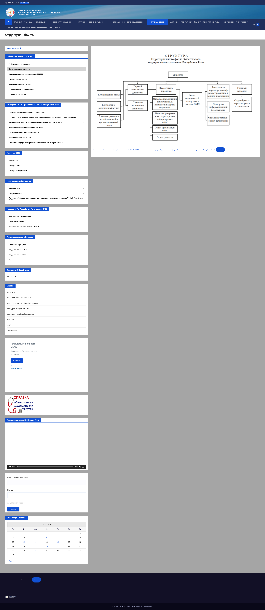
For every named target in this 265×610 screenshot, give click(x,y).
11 (24, 542)
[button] (254, 25)
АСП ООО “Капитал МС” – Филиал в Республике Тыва (195, 22)
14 (58, 542)
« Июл (9, 561)
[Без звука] (80, 467)
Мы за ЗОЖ (11, 276)
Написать (17, 360)
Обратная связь (157, 22)
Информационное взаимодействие (126, 22)
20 (47, 546)
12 (35, 542)
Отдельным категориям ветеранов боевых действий (33, 27)
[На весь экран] (83, 467)
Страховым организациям (90, 22)
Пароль (10, 490)
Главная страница (23, 22)
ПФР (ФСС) (11, 320)
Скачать (220, 150)
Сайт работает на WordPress (122, 606)
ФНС (9, 325)
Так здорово (12, 331)
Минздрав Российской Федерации (20, 314)
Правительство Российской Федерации (22, 303)
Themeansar (148, 606)
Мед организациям (62, 22)
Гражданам (42, 22)
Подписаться (14, 48)
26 (35, 550)
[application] (46, 447)
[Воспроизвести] (10, 467)
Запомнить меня (16, 503)
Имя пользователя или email (18, 477)
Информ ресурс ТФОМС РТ (236, 22)
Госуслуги (11, 292)
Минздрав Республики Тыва (18, 309)
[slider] (45, 466)
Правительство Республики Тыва (20, 298)
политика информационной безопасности (18, 580)
